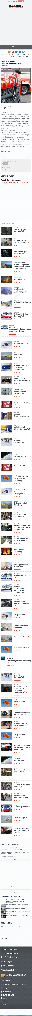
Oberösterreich (9, 54)
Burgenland (19, 56)
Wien (3, 54)
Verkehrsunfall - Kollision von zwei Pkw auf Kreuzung (18, 912)
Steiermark (12, 56)
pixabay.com (4, 70)
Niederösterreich (18, 54)
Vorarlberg (25, 56)
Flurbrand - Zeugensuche (8, 856)
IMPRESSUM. (8, 992)
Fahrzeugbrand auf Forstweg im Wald (11, 847)
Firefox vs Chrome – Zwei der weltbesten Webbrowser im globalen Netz (17, 975)
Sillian (5, 163)
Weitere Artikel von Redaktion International (14, 182)
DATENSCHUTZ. (8, 995)
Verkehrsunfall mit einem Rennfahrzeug (17, 904)
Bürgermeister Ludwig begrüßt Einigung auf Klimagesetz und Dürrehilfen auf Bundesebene (18, 901)
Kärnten (7, 56)
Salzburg (25, 54)
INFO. (5, 1004)
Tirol (29, 54)
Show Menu (16, 47)
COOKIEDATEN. (8, 966)
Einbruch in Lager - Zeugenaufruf (10, 844)
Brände (4, 170)
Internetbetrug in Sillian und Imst (10, 849)
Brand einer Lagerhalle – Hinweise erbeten (17, 915)
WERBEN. (6, 1001)
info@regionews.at (10, 957)
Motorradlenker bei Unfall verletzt (15, 908)
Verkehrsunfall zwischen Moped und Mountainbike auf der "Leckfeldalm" (16, 853)
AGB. (5, 998)
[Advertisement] (16, 26)
